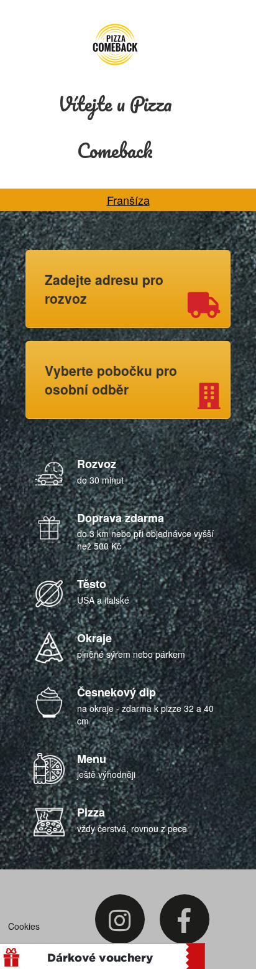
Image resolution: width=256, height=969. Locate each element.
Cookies (24, 926)
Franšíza (128, 200)
